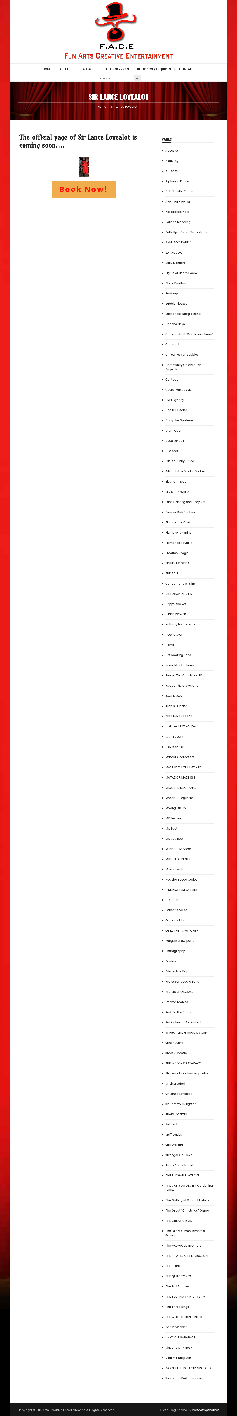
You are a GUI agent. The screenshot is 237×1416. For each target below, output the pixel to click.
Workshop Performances (184, 1378)
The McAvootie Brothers (183, 1245)
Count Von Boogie (178, 390)
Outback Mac (175, 920)
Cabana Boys (175, 324)
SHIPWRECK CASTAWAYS (183, 1063)
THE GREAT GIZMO (178, 1221)
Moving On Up (175, 808)
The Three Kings (177, 1307)
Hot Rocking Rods (178, 655)
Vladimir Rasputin (178, 1358)
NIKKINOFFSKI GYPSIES (181, 890)
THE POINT (173, 1266)
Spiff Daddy (173, 1135)
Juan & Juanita (176, 706)
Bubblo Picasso (176, 303)
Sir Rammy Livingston (180, 1104)
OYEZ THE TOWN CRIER (182, 930)
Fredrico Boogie (176, 553)
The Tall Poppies (177, 1286)
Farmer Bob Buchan (180, 512)
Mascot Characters (179, 757)
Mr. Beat (171, 828)
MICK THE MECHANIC (180, 788)
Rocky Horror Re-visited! (183, 1022)
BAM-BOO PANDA (178, 242)
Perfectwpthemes (205, 1410)
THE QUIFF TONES (178, 1276)
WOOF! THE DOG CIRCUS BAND (188, 1368)
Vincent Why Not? (178, 1347)
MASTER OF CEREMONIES (183, 767)
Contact (186, 69)
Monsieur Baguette (179, 798)
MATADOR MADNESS (180, 777)
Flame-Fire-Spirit (178, 532)
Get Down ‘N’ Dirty (179, 594)
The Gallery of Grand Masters (187, 1200)
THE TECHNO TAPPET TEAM (185, 1296)
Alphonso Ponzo (177, 181)
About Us (66, 69)
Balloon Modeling (177, 222)
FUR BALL (171, 573)
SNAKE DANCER (176, 1114)
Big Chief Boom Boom (181, 273)
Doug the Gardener (179, 420)
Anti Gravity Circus (179, 191)
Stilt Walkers (174, 1145)
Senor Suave (174, 1043)
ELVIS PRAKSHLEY (177, 492)
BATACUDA (173, 252)
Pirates (170, 961)
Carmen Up (173, 344)
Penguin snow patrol (180, 941)
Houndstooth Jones (179, 665)
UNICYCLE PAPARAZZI (180, 1337)
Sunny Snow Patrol (179, 1165)
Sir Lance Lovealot (178, 1094)
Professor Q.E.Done (179, 992)
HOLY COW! (173, 634)
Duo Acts (172, 451)
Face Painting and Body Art (185, 502)
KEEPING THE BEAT (178, 716)
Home (47, 69)
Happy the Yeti (176, 604)
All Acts (89, 69)
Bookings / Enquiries (154, 69)
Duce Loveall (174, 441)
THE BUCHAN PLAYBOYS (182, 1175)
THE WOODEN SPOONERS (183, 1317)
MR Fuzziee (173, 818)
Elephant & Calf (176, 481)
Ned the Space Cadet (181, 879)
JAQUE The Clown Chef (182, 686)
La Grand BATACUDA (180, 726)
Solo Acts (172, 1124)
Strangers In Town (178, 1155)
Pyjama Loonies (176, 1002)
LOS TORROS (174, 747)
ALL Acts (171, 171)
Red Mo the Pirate (178, 1012)
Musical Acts (174, 869)
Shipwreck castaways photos (187, 1073)
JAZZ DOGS (173, 696)
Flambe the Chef (177, 522)
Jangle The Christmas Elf (183, 675)
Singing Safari (175, 1083)
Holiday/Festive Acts (180, 624)
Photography (175, 951)
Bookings (171, 293)
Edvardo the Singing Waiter (185, 471)
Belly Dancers (175, 263)
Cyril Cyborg (174, 400)
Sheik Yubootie (176, 1053)
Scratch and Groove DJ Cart (186, 1032)
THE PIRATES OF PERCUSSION (186, 1256)
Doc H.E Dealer (176, 410)
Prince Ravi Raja (176, 971)
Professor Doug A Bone (182, 981)
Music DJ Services (178, 849)
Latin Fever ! (174, 737)
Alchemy (171, 161)
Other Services (117, 69)
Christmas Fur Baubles (181, 355)
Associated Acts (177, 212)
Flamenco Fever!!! (178, 543)
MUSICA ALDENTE (178, 859)
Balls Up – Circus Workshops (186, 232)
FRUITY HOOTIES (177, 563)
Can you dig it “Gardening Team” (189, 334)
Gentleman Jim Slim (180, 583)
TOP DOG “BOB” (177, 1327)
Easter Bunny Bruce (179, 461)
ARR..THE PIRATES (178, 201)
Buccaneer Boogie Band (183, 314)
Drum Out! (173, 430)
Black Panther (175, 283)
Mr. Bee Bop (174, 839)
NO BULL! (171, 900)
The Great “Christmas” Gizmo (187, 1210)
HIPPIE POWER (175, 614)
